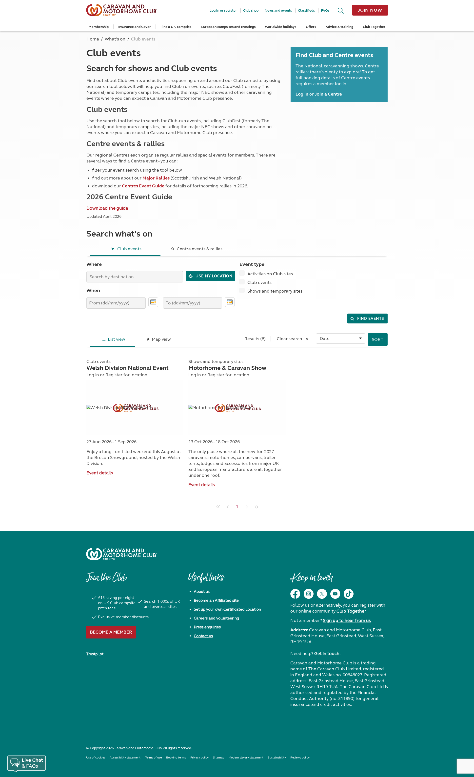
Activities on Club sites (270, 274)
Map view (161, 339)
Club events (129, 249)
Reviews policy (300, 757)
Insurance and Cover (134, 27)
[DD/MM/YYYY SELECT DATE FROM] (153, 302)
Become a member (111, 632)
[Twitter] (322, 594)
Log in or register (223, 10)
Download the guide (107, 208)
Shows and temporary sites (274, 291)
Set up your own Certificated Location (227, 609)
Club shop (250, 10)
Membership (99, 27)
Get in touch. (327, 653)
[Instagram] (309, 594)
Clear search (290, 338)
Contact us (203, 636)
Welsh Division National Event (127, 368)
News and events (278, 10)
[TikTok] (349, 594)
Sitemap (218, 757)
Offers (311, 27)
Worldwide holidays (280, 27)
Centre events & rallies (199, 249)
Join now (370, 10)
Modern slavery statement (246, 757)
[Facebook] (295, 594)
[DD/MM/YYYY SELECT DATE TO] (230, 302)
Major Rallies (156, 178)
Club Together (374, 27)
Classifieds (306, 10)
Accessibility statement (125, 757)
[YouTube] (335, 594)
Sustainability (277, 757)
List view (116, 339)
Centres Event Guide (143, 186)
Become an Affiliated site (216, 600)
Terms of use (153, 757)
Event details (99, 473)
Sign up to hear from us (347, 620)
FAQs (325, 10)
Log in (92, 375)
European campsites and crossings (228, 27)
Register (113, 375)
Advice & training (339, 27)
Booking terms (176, 757)
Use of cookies (95, 757)
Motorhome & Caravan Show (227, 368)
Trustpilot (94, 654)
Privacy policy (199, 757)
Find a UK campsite (176, 27)
